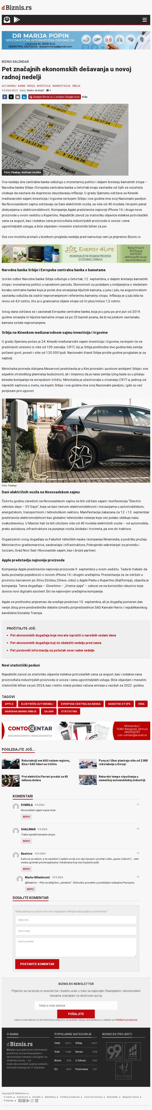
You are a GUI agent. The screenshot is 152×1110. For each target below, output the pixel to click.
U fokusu (80, 1060)
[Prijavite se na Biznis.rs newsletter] (7, 20)
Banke (22, 86)
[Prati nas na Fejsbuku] (20, 1101)
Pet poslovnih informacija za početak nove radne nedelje (52, 650)
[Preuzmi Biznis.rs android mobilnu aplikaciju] (17, 20)
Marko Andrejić (35, 90)
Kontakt (36, 1097)
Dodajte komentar (30, 898)
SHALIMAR (28, 829)
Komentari (23, 796)
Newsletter (112, 1097)
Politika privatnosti (70, 1097)
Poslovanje (81, 1069)
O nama (8, 1097)
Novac (79, 1051)
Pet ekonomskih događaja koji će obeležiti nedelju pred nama (55, 643)
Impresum (22, 1097)
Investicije (44, 86)
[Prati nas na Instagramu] (32, 1101)
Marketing (50, 1097)
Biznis (57, 1060)
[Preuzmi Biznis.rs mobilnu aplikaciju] (24, 1101)
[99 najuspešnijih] (114, 1051)
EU (56, 1069)
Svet (57, 1051)
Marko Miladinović (37, 877)
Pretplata (8, 1100)
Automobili (9, 86)
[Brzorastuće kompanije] (133, 1051)
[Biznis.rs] (19, 1043)
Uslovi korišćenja (93, 1097)
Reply (26, 816)
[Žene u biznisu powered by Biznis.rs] (123, 1070)
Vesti (57, 1043)
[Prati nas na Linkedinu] (37, 1101)
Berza (31, 86)
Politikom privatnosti (126, 1019)
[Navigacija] (144, 20)
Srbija (76, 86)
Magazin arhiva (131, 1097)
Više (84, 96)
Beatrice (26, 853)
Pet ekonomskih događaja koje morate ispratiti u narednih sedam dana (63, 635)
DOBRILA (27, 805)
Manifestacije (61, 86)
